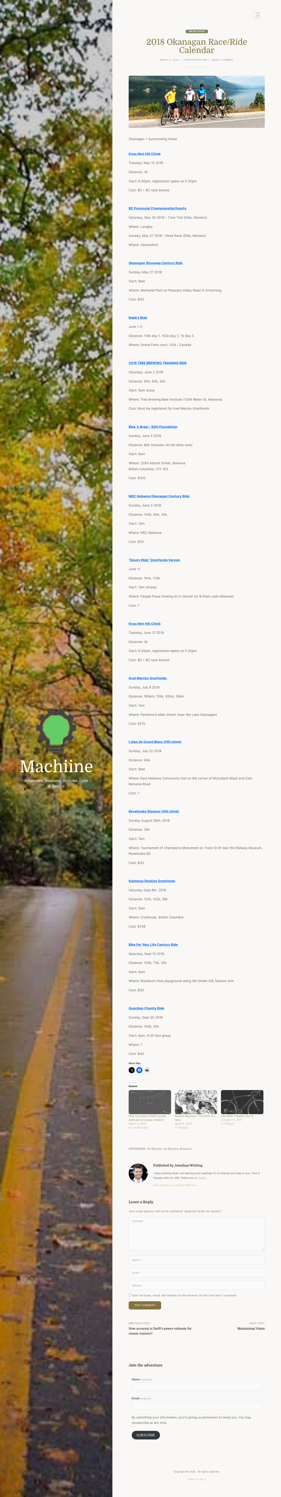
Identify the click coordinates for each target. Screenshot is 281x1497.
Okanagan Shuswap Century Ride (156, 263)
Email (141, 1398)
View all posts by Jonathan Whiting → (175, 1185)
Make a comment (222, 60)
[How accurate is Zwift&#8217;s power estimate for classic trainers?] (150, 1102)
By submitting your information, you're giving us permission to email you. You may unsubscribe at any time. (191, 1419)
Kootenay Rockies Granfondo (152, 881)
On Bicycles (197, 31)
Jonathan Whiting (195, 60)
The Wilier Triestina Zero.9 (237, 1116)
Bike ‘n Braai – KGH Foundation (153, 427)
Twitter (202, 1177)
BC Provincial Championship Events (157, 208)
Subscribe (145, 1435)
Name (142, 1379)
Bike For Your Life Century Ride (153, 945)
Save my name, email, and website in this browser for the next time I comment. (184, 1295)
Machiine (56, 767)
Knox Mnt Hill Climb (145, 154)
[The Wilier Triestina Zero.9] (242, 1102)
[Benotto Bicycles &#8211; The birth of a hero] (196, 1102)
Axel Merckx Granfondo (148, 678)
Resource (185, 1148)
